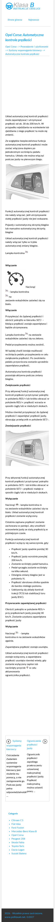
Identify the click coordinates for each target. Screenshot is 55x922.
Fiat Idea (16, 824)
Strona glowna (15, 20)
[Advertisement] (27, 84)
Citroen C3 (17, 820)
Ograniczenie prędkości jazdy (34, 745)
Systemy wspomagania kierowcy (25, 50)
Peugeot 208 (18, 839)
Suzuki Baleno (18, 853)
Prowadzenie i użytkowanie (34, 46)
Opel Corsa (10, 46)
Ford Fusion (17, 827)
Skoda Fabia (17, 842)
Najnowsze (33, 20)
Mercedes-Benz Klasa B (24, 831)
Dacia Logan (17, 850)
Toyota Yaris (17, 846)
